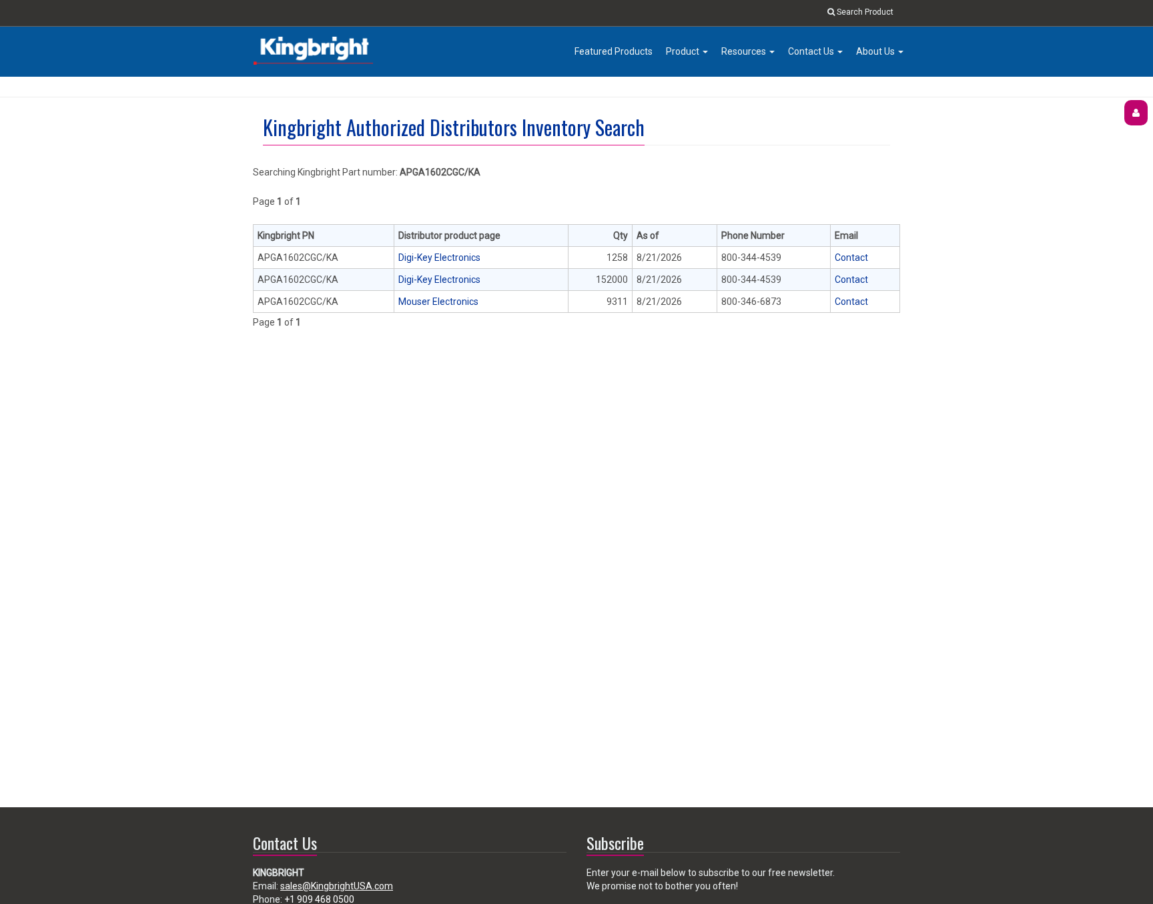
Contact (851, 257)
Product (683, 51)
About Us (876, 51)
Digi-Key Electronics (439, 257)
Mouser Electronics (438, 301)
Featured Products (613, 51)
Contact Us (812, 51)
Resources (744, 51)
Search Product (864, 12)
